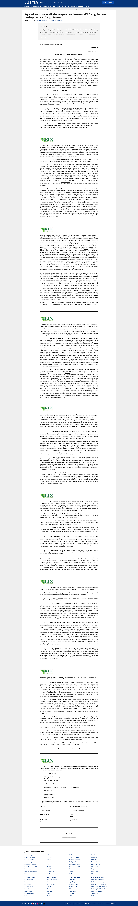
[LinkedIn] (31, 903)
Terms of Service (92, 903)
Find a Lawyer (28, 6)
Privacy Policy (101, 903)
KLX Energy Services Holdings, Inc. (51, 9)
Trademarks (72, 891)
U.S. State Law (51, 877)
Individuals (50, 855)
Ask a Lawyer (37, 6)
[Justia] (31, 2)
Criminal (49, 859)
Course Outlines (95, 864)
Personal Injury (51, 871)
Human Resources (42, 20)
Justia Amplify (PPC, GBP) (98, 889)
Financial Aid (94, 862)
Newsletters (73, 6)
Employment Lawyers (30, 864)
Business (72, 855)
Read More (43, 37)
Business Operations (74, 859)
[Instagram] (37, 903)
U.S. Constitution (28, 879)
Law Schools (56, 6)
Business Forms (73, 884)
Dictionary (94, 857)
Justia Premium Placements (98, 884)
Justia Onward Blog (96, 891)
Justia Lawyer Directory (97, 882)
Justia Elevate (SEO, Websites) (99, 886)
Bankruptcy (50, 857)
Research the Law (47, 6)
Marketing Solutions (83, 6)
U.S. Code (26, 882)
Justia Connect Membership (98, 879)
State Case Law (51, 884)
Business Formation (74, 857)
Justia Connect (67, 903)
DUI (48, 864)
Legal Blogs (72, 882)
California (49, 886)
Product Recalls (73, 886)
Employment (72, 862)
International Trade (74, 866)
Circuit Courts (28, 889)
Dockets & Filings (29, 893)
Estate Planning (51, 866)
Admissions (94, 859)
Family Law (50, 869)
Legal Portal (75, 903)
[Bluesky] (42, 903)
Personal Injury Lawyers (30, 871)
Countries (71, 893)
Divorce (49, 862)
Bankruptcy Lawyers (29, 857)
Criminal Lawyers (29, 862)
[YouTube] (33, 903)
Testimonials (94, 893)
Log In (104, 2)
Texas (48, 893)
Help (86, 903)
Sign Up (110, 2)
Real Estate (72, 869)
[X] (44, 903)
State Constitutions (52, 879)
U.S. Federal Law (29, 877)
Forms (29, 9)
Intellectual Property (74, 864)
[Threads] (39, 903)
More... (26, 873)
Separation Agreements (55, 20)
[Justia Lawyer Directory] (46, 903)
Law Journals (94, 866)
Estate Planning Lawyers (31, 866)
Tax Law (71, 871)
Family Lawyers (28, 869)
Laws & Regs (65, 6)
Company (81, 903)
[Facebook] (35, 903)
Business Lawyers (29, 859)
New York (49, 891)
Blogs (92, 869)
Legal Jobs (72, 879)
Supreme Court (28, 886)
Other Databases (74, 877)
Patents (71, 889)
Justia (25, 9)
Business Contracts (37, 9)
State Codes (50, 882)
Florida (48, 889)
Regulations (27, 884)
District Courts (28, 891)
